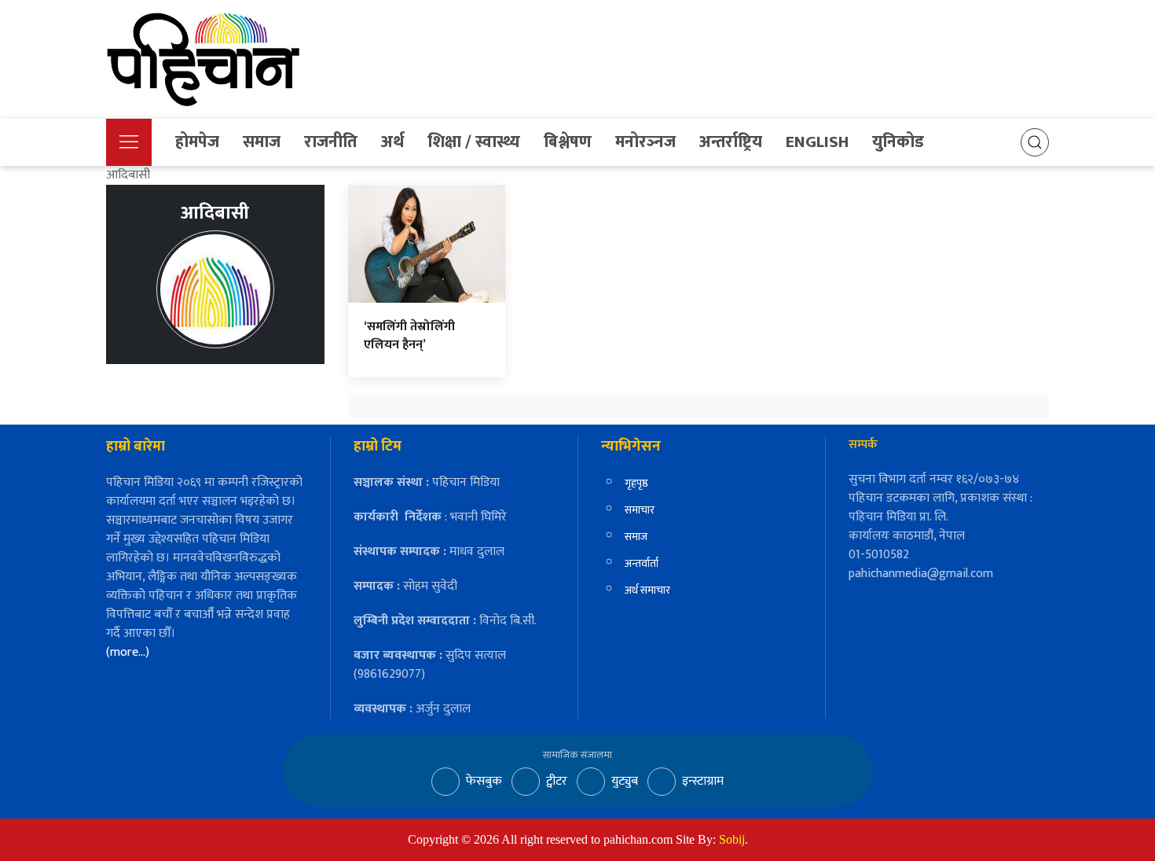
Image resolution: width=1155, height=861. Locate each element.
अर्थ (392, 142)
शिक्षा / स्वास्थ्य (473, 142)
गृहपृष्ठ (636, 483)
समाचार (639, 510)
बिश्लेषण (568, 142)
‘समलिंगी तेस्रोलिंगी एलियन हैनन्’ (409, 335)
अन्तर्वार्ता (641, 563)
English (817, 142)
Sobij (732, 839)
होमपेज (197, 142)
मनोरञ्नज (645, 142)
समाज (261, 142)
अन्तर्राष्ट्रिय (730, 142)
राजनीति (331, 142)
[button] (129, 142)
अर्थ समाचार (647, 590)
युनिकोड (898, 142)
